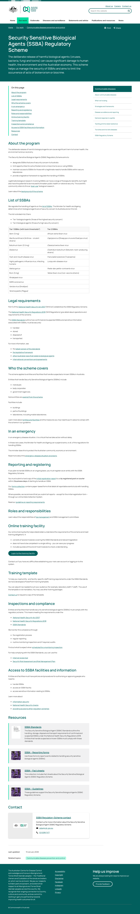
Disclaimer (59, 878)
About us (109, 6)
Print (109, 28)
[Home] (23, 9)
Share (118, 28)
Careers (117, 6)
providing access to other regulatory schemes (31, 708)
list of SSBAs (47, 206)
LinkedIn (58, 889)
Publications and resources (103, 20)
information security (21, 701)
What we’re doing (101, 101)
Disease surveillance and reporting (107, 112)
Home (12, 20)
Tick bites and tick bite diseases (106, 130)
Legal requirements (19, 99)
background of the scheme (32, 191)
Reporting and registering (21, 110)
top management (43, 517)
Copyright (59, 875)
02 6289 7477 (44, 832)
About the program (18, 92)
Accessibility (60, 871)
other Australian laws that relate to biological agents (33, 356)
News (121, 20)
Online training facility (20, 117)
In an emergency (18, 106)
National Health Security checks (25, 705)
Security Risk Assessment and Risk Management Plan (34, 661)
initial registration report (46, 478)
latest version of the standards (28, 349)
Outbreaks (34, 20)
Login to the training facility (23, 553)
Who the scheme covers (21, 103)
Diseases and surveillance (54, 20)
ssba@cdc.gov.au (46, 828)
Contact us (126, 6)
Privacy (58, 892)
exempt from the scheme (33, 397)
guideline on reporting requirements (30, 502)
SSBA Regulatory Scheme (104, 135)
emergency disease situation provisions (41, 456)
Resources (15, 131)
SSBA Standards (18, 320)
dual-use (34, 186)
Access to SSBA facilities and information (27, 127)
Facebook (59, 882)
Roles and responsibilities (21, 113)
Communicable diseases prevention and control (46, 27)
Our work (23, 20)
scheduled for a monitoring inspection (47, 647)
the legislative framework (23, 352)
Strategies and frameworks (104, 106)
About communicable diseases (105, 95)
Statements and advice (78, 20)
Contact (14, 134)
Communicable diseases (105, 89)
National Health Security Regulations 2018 (28, 312)
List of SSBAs (16, 96)
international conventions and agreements (30, 359)
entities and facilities (31, 420)
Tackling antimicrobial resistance (106, 124)
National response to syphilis (105, 118)
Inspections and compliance (22, 124)
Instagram (59, 885)
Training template (18, 120)
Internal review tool (20, 658)
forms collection (18, 486)
